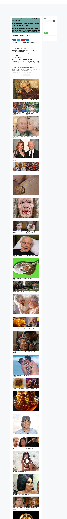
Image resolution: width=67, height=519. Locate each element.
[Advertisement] (33, 9)
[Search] (54, 21)
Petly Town (14, 2)
